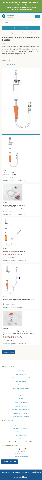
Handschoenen (21, 381)
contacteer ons (9, 462)
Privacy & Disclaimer (34, 472)
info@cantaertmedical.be (21, 456)
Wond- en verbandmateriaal (21, 378)
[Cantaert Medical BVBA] (9, 16)
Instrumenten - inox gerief (21, 413)
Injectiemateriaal (15, 33)
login (11, 180)
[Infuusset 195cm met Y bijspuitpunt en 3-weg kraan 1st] (12, 279)
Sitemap (24, 472)
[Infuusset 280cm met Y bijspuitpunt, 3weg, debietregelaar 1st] (12, 318)
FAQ (21, 439)
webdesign (17, 477)
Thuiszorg (21, 395)
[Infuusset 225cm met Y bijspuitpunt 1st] (12, 232)
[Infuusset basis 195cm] (12, 152)
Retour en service (21, 432)
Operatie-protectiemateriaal (21, 388)
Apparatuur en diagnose (21, 402)
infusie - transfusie (27, 33)
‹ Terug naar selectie (8, 352)
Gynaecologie (21, 371)
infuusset (36, 33)
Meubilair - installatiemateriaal (21, 409)
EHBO (21, 399)
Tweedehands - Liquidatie (21, 416)
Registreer (5, 180)
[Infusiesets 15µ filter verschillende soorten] (21, 99)
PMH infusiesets (9, 64)
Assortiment (6, 33)
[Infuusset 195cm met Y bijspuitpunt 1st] (12, 192)
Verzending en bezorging (21, 428)
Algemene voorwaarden (21, 425)
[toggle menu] (37, 16)
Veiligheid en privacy (21, 435)
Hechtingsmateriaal (21, 385)
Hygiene (21, 392)
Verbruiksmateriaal (21, 406)
